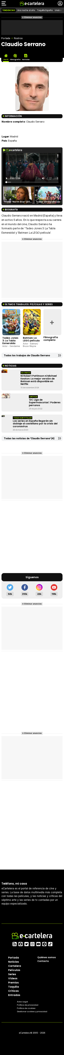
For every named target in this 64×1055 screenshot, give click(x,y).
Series (12, 974)
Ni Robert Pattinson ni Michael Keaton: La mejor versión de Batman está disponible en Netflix (39, 380)
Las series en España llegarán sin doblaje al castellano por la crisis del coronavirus (35, 423)
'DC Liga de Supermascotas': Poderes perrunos (44, 402)
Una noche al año (26, 10)
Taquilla (13, 987)
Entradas (14, 995)
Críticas (13, 991)
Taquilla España (45, 10)
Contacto (43, 961)
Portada (5, 38)
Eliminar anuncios (33, 17)
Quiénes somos (46, 957)
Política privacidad (27, 1005)
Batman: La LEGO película (31, 339)
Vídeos (12, 978)
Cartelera (14, 966)
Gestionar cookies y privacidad (32, 1011)
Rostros (18, 38)
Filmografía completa (50, 339)
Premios (13, 982)
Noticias (13, 962)
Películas (14, 970)
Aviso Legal (22, 1001)
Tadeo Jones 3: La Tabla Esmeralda (10, 340)
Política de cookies (26, 1008)
